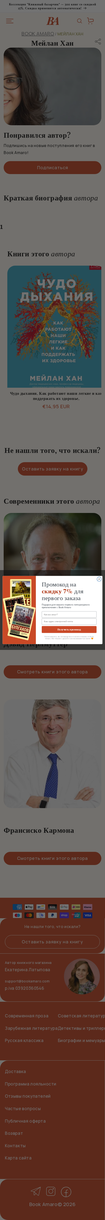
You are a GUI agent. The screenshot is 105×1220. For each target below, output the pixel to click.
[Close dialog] (99, 579)
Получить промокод (69, 629)
